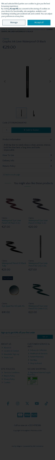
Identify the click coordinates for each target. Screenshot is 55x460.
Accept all (39, 22)
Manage (14, 22)
